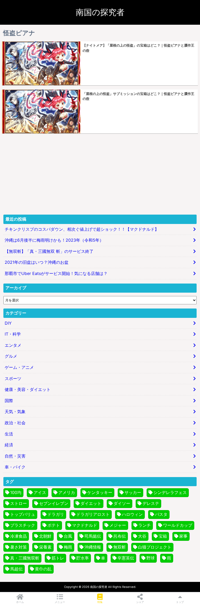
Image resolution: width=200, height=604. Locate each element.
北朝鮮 (45, 536)
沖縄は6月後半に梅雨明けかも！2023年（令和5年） (54, 240)
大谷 (142, 536)
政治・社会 (15, 422)
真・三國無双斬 (24, 558)
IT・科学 (13, 334)
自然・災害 (15, 456)
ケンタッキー (99, 492)
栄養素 (45, 547)
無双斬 (119, 547)
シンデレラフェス (170, 492)
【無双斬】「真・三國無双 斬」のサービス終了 (49, 251)
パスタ (161, 514)
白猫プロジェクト (154, 547)
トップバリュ (22, 514)
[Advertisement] (100, 174)
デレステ (150, 503)
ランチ (144, 525)
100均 (15, 492)
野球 (150, 558)
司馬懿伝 (92, 536)
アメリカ (66, 492)
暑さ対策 (18, 547)
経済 (9, 444)
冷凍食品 (18, 536)
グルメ (11, 356)
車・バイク (15, 467)
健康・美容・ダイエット (28, 389)
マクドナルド (84, 525)
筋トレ (58, 558)
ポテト (53, 525)
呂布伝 (119, 536)
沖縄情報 (92, 547)
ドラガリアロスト (93, 514)
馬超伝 (16, 568)
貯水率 (82, 558)
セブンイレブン (53, 503)
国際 (9, 400)
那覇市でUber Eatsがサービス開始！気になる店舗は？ (56, 273)
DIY (8, 323)
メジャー (117, 525)
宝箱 (163, 536)
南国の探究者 (100, 12)
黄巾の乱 (43, 568)
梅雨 (68, 547)
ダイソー (122, 503)
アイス (40, 492)
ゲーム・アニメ (19, 367)
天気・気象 (15, 411)
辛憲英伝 (125, 558)
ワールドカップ (177, 525)
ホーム (20, 601)
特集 (100, 601)
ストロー (18, 503)
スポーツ (13, 378)
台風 (68, 536)
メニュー (60, 601)
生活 (9, 433)
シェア (140, 601)
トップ (180, 601)
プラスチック (22, 525)
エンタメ (13, 345)
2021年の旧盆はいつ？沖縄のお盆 (36, 262)
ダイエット (90, 503)
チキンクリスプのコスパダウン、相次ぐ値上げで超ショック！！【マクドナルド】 (82, 229)
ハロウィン (132, 514)
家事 (183, 536)
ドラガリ (55, 514)
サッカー (132, 492)
